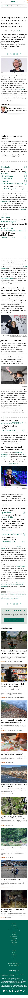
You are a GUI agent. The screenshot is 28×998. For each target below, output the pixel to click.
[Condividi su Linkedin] (14, 54)
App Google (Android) (14, 930)
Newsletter (14, 926)
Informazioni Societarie (14, 963)
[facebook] (4, 991)
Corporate (14, 938)
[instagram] (18, 991)
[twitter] (7, 991)
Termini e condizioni (14, 965)
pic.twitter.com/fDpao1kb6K (11, 231)
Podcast (14, 934)
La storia (14, 957)
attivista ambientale (8, 598)
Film (17, 597)
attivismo (16, 598)
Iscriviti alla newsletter (13, 620)
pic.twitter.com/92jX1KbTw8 (12, 423)
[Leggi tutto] (26, 628)
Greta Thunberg (5, 201)
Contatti (14, 952)
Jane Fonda (20, 89)
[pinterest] (10, 991)
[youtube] (15, 991)
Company (14, 950)
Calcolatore (14, 940)
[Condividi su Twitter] (11, 54)
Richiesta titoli (14, 936)
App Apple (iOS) (14, 928)
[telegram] (24, 991)
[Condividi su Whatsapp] (17, 54)
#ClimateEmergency (8, 222)
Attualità (14, 923)
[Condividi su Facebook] (7, 54)
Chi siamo (14, 954)
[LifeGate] (14, 2)
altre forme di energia (7, 278)
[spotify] (12, 991)
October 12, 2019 (9, 430)
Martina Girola (18, 31)
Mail (14, 959)
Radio (14, 932)
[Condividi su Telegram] (20, 54)
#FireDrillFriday (7, 228)
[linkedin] (21, 991)
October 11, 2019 (9, 189)
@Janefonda (5, 217)
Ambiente (3, 661)
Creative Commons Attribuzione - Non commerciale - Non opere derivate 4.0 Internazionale (13, 593)
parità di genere (13, 464)
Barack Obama (21, 567)
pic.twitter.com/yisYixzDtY (12, 534)
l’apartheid (23, 209)
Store (7, 2)
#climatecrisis (7, 530)
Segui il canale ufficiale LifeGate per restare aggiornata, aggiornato (12, 585)
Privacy (14, 961)
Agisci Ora (14, 942)
